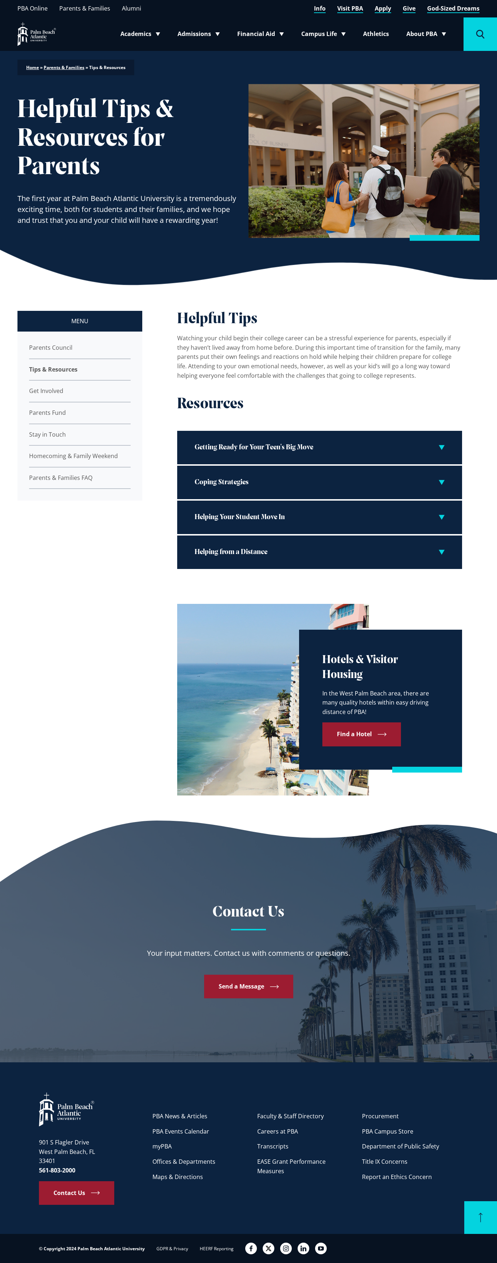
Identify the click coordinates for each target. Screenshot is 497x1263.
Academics (142, 35)
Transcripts (273, 1146)
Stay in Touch (47, 434)
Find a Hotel (354, 734)
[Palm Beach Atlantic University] (66, 1108)
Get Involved (46, 391)
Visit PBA (350, 8)
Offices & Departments (183, 1162)
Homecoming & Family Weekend (73, 456)
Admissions (201, 35)
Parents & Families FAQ (60, 478)
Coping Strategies (222, 482)
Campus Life (325, 35)
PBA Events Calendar (180, 1131)
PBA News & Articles (179, 1116)
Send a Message (241, 986)
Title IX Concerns (384, 1162)
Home (32, 67)
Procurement (380, 1116)
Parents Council (50, 348)
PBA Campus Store (387, 1131)
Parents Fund (47, 413)
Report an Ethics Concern (397, 1177)
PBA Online (32, 8)
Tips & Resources (53, 369)
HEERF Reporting (217, 1249)
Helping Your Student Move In (240, 517)
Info (320, 8)
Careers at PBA (277, 1131)
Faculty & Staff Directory (290, 1116)
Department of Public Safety (400, 1146)
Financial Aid (261, 35)
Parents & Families (84, 8)
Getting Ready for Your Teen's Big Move (254, 447)
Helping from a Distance (231, 552)
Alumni (131, 8)
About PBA (428, 35)
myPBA (162, 1146)
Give (409, 8)
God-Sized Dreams (453, 8)
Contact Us (69, 1193)
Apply (383, 8)
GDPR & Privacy (172, 1249)
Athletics (376, 34)
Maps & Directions (177, 1177)
